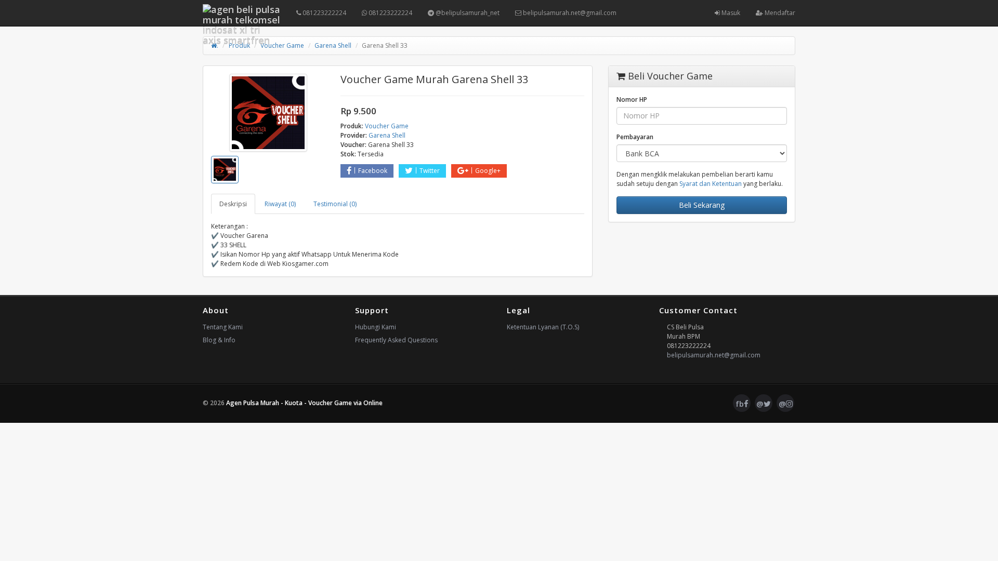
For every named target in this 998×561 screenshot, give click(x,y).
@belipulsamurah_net (467, 12)
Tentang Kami (223, 327)
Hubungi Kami (375, 327)
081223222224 (323, 12)
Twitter (429, 170)
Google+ (488, 170)
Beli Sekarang (702, 205)
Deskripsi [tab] (233, 203)
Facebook (372, 170)
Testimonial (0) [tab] (335, 203)
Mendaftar (779, 12)
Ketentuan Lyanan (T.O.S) (543, 327)
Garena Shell (332, 45)
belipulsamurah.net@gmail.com (568, 12)
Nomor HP (631, 99)
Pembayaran (634, 136)
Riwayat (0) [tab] (280, 203)
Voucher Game (282, 45)
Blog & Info (219, 340)
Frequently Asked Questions (396, 340)
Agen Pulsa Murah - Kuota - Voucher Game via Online (304, 402)
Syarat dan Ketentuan (710, 183)
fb (740, 403)
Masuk (730, 12)
